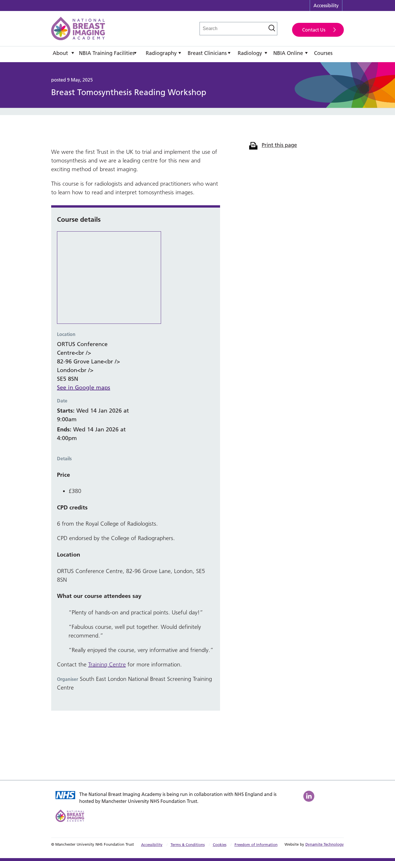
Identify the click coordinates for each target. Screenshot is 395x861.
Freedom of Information (256, 844)
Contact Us (313, 30)
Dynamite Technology (324, 844)
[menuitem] (63, 54)
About (60, 53)
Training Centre (107, 664)
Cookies (219, 844)
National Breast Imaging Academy (78, 28)
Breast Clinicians (207, 53)
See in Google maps (83, 387)
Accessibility (326, 5)
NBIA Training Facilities (106, 53)
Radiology (250, 53)
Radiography (161, 53)
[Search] (272, 28)
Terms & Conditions (188, 844)
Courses (323, 53)
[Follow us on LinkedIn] (309, 796)
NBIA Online (288, 53)
